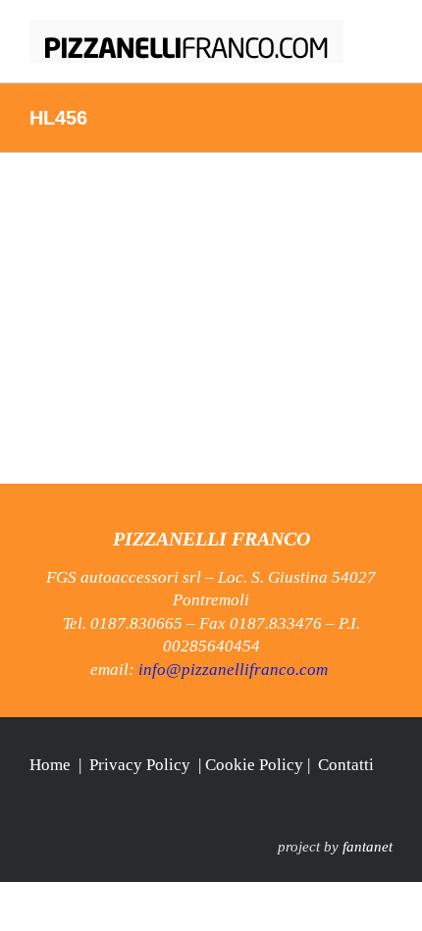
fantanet (368, 846)
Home (50, 764)
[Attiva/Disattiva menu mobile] (385, 30)
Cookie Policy (254, 764)
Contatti (346, 764)
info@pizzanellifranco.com (233, 669)
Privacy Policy (139, 764)
